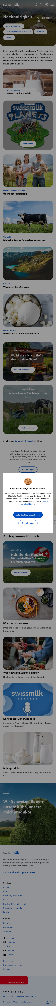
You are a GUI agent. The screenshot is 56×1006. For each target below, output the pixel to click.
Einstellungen (28, 523)
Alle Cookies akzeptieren (28, 515)
